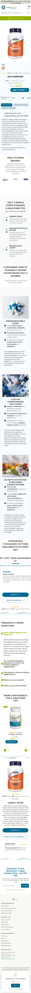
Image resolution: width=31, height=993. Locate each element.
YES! (8, 498)
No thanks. (8, 501)
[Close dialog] (29, 487)
